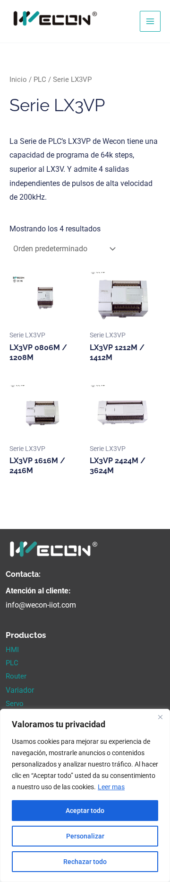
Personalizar (85, 836)
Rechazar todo (85, 861)
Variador (20, 690)
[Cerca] (160, 717)
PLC (40, 79)
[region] (85, 795)
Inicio (18, 79)
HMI (12, 649)
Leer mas (111, 787)
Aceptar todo (85, 810)
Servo (15, 703)
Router (16, 676)
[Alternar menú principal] (150, 21)
